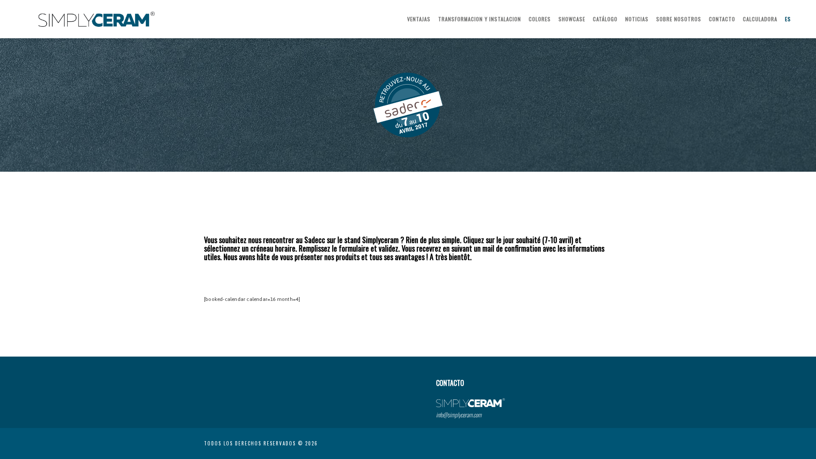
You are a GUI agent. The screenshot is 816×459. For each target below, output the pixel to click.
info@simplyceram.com (459, 414)
